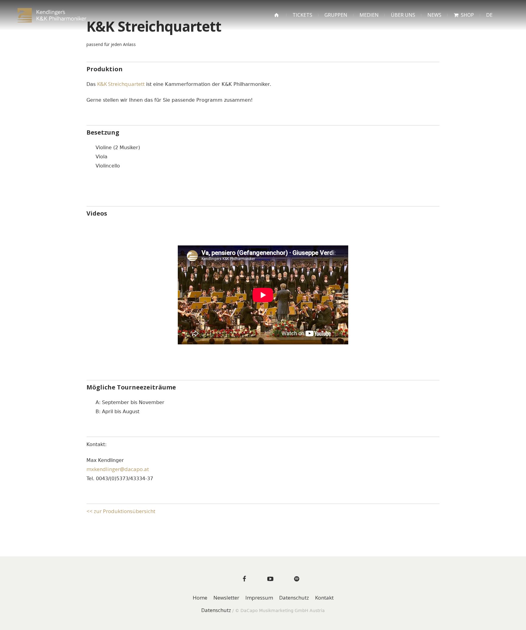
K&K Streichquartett (121, 83)
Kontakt (324, 598)
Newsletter (226, 598)
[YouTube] (270, 578)
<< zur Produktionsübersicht (120, 511)
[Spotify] (296, 578)
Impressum (259, 598)
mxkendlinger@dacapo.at (117, 469)
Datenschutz (294, 598)
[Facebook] (244, 578)
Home (200, 598)
